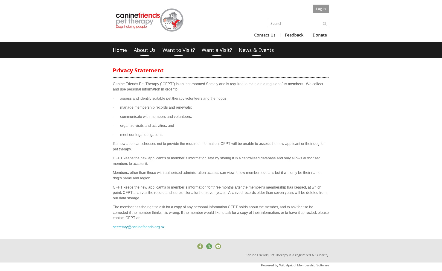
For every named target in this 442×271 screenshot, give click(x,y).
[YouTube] (218, 246)
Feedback (294, 35)
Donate (320, 35)
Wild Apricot (287, 265)
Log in (321, 8)
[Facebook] (200, 246)
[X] (209, 246)
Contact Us (265, 35)
